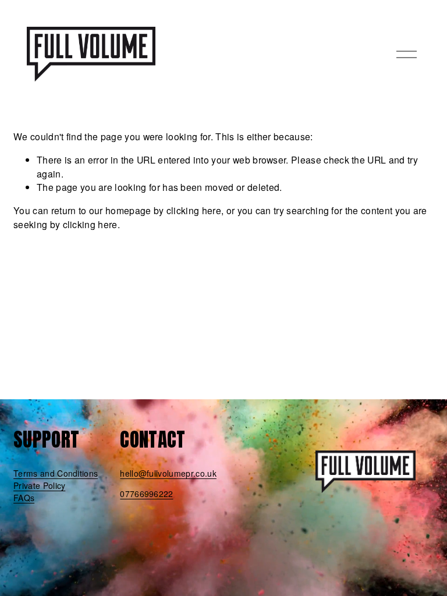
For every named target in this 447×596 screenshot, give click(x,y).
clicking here (193, 210)
